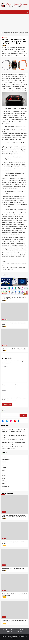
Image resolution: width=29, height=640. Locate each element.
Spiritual (4, 475)
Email (16, 384)
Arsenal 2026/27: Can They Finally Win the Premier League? (13, 436)
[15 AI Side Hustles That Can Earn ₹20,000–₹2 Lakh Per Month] (14, 312)
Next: (13, 267)
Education (4, 464)
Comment (4, 366)
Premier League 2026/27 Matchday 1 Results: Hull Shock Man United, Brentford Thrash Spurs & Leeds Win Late (13, 431)
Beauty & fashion (6, 459)
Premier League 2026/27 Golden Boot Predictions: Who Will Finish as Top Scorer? (13, 447)
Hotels (3, 470)
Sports (3, 478)
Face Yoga (4, 467)
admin (4, 45)
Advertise (9, 631)
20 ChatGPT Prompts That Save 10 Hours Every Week (14, 349)
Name (3, 384)
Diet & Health (5, 462)
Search (3, 410)
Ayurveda (4, 456)
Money (3, 472)
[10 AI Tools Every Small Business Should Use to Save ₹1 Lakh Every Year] (14, 286)
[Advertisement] (14, 22)
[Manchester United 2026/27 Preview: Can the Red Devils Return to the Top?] (14, 583)
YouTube (4, 488)
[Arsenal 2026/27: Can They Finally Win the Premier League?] (14, 531)
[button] (2, 12)
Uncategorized (5, 486)
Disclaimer (22, 629)
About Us (5, 629)
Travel (3, 483)
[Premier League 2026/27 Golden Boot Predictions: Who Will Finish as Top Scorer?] (14, 610)
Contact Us (13, 629)
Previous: (14, 262)
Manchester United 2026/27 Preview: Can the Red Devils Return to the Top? (13, 443)
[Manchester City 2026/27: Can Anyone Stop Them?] (14, 558)
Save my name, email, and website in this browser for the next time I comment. (14, 398)
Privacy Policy (19, 631)
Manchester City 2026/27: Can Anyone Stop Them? (13, 439)
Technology (4, 37)
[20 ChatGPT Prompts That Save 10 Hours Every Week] (14, 338)
